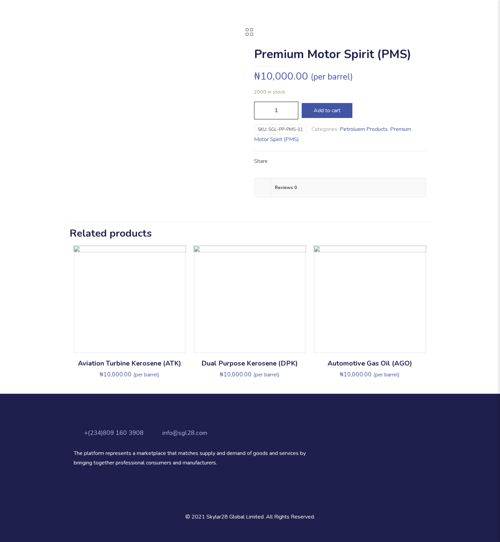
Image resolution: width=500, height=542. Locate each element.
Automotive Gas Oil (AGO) (370, 363)
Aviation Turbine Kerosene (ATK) (129, 363)
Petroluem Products (364, 129)
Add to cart (327, 110)
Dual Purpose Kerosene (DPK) (249, 363)
